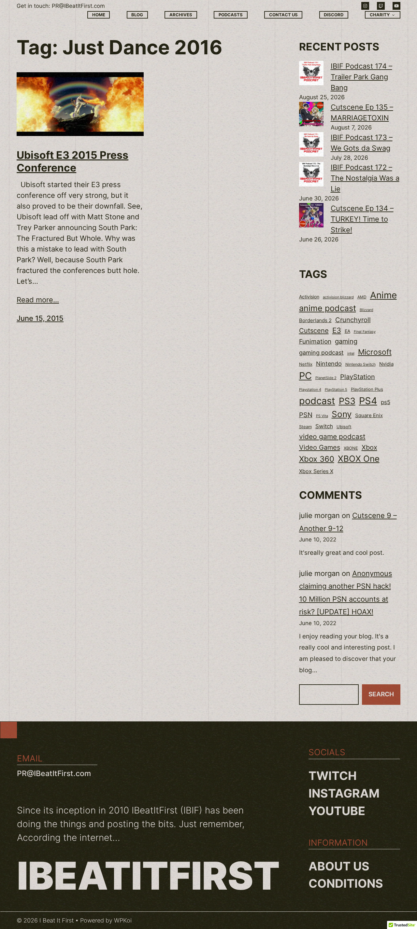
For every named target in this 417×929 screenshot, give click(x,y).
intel (350, 353)
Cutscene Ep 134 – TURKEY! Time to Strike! (362, 219)
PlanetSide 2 (326, 378)
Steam (305, 426)
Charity (380, 14)
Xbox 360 (316, 459)
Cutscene (314, 330)
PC (305, 375)
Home (98, 14)
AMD (362, 297)
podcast (317, 400)
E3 (336, 330)
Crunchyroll (353, 320)
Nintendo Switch (360, 364)
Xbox (369, 447)
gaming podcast (321, 352)
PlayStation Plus (367, 389)
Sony (342, 414)
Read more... (38, 299)
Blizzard (366, 310)
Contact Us (283, 14)
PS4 (368, 400)
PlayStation (357, 377)
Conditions (346, 883)
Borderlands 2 (315, 320)
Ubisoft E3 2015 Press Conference (72, 161)
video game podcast (332, 436)
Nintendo (329, 363)
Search (381, 694)
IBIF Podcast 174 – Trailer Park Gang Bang (361, 77)
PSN (305, 415)
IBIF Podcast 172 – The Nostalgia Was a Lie (365, 178)
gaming (346, 341)
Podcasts (231, 14)
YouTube (337, 811)
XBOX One (359, 459)
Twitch (333, 776)
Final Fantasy (365, 331)
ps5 (385, 402)
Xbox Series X (316, 471)
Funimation (315, 341)
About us (339, 866)
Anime (383, 295)
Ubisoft (344, 426)
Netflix (305, 364)
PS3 (347, 401)
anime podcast (327, 308)
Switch (324, 426)
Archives (180, 14)
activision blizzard (338, 297)
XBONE (351, 448)
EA (347, 331)
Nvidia (386, 364)
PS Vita (322, 416)
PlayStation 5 (336, 389)
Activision (309, 296)
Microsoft (375, 352)
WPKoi (123, 920)
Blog (137, 14)
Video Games (319, 447)
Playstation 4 (310, 389)
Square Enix (369, 415)
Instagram (344, 793)
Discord (333, 14)
